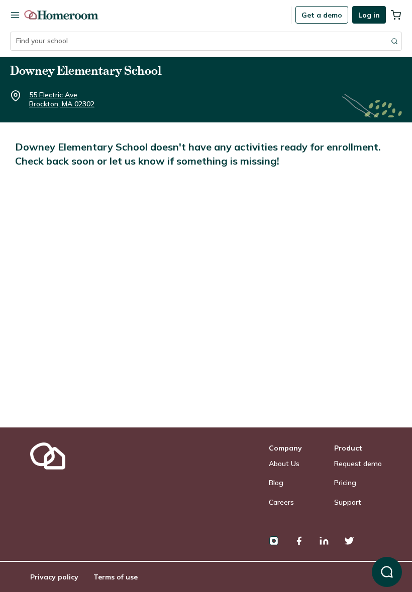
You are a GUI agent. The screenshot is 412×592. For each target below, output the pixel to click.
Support (347, 502)
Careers (281, 502)
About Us (284, 463)
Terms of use (115, 576)
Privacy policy (54, 576)
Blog (276, 482)
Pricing (345, 482)
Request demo (358, 463)
